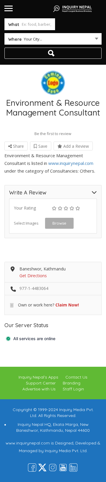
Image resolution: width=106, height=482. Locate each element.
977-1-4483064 (33, 288)
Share (18, 146)
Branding (71, 383)
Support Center (41, 383)
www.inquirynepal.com (70, 163)
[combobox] (53, 40)
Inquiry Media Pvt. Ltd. (66, 450)
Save (42, 146)
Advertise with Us (39, 389)
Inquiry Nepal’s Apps (38, 377)
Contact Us (76, 377)
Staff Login (73, 389)
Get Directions (33, 275)
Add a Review (75, 146)
